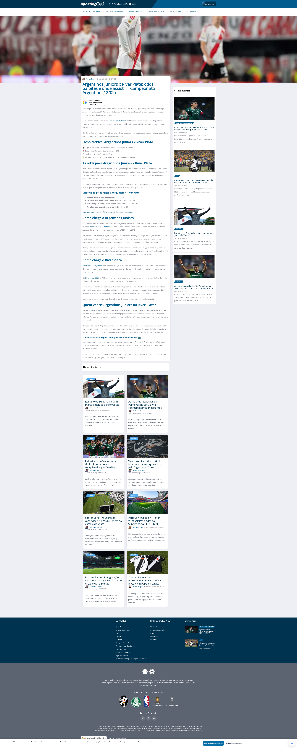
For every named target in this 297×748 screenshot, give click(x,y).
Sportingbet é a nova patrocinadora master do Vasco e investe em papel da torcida (147, 580)
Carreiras (153, 640)
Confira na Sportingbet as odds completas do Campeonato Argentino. (107, 212)
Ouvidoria (119, 640)
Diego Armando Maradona (99, 227)
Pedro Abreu (90, 79)
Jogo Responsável (122, 656)
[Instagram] (148, 718)
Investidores (154, 636)
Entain (152, 633)
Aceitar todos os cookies (213, 743)
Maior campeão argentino (92, 266)
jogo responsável (113, 683)
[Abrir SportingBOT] (292, 743)
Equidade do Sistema (123, 652)
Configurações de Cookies (125, 643)
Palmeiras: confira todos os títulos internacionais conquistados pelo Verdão (100, 464)
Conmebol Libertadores (114, 12)
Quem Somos (120, 627)
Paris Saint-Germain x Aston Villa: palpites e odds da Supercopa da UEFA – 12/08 (144, 521)
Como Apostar (175, 12)
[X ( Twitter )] (142, 718)
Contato (118, 636)
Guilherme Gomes (96, 408)
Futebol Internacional (156, 12)
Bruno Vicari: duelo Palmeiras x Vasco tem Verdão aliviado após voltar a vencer (194, 128)
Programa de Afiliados (157, 630)
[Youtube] (154, 718)
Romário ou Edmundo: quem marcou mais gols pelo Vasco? (102, 403)
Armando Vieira (138, 527)
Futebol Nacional (135, 12)
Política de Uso (121, 649)
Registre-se (209, 4)
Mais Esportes (191, 12)
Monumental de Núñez (117, 121)
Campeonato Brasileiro (91, 12)
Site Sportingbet (155, 627)
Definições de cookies (234, 743)
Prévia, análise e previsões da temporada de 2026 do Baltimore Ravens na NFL (193, 181)
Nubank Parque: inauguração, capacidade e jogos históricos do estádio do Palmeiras (103, 580)
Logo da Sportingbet (122, 630)
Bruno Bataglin (138, 587)
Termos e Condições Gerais (125, 646)
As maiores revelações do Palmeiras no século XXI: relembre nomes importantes (145, 404)
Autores (118, 633)
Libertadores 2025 (92, 278)
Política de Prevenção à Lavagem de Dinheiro (131, 659)
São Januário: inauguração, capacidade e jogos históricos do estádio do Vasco (103, 521)
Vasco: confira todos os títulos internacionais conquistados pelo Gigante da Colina (145, 464)
